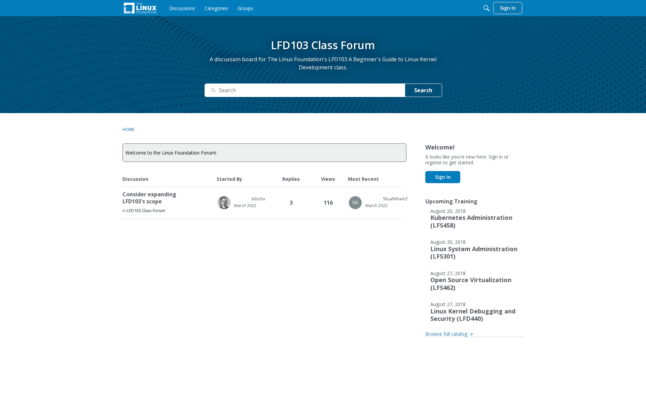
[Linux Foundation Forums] (140, 8)
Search (423, 90)
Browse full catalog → (449, 334)
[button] (224, 202)
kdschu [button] (258, 199)
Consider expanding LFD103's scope (149, 198)
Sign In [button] (443, 177)
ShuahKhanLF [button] (395, 199)
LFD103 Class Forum (146, 210)
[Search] (486, 8)
